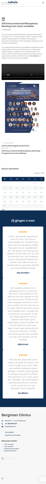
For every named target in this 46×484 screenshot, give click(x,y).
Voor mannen (8, 446)
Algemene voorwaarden (13, 435)
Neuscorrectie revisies (11, 448)
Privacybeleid (9, 432)
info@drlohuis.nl (10, 426)
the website (34, 56)
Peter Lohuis (6, 29)
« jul (3, 209)
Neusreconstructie (10, 451)
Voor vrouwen (9, 444)
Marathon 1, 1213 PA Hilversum (15, 421)
